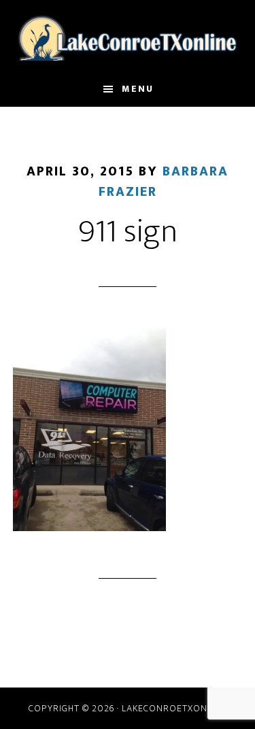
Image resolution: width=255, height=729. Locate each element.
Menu (138, 89)
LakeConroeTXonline (128, 36)
